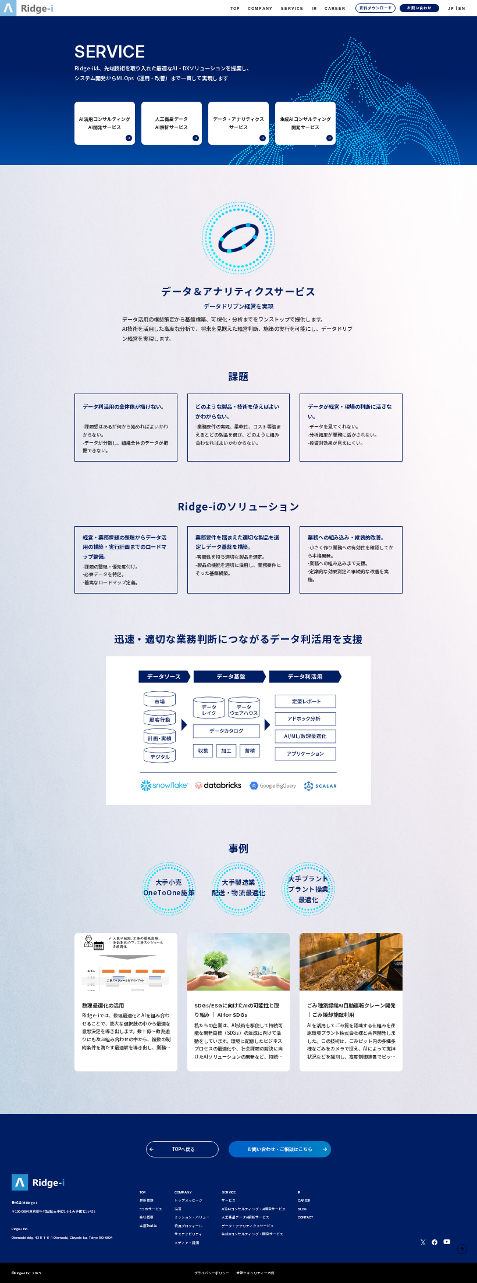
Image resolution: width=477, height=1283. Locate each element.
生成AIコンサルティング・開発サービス (252, 1233)
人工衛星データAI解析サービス (245, 1217)
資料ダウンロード (375, 7)
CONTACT (305, 1217)
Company (260, 8)
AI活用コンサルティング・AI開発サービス (254, 1208)
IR (314, 8)
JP (451, 8)
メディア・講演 (187, 1242)
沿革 (178, 1208)
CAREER (335, 8)
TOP (235, 8)
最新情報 (147, 1200)
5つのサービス (151, 1208)
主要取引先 (148, 1225)
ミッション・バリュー (192, 1217)
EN (461, 8)
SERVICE (229, 1192)
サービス (229, 1200)
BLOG (302, 1209)
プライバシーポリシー (211, 1272)
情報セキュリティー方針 (255, 1272)
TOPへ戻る (183, 1149)
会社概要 (147, 1217)
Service (292, 8)
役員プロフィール (188, 1225)
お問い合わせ (419, 7)
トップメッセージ (188, 1200)
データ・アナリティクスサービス (248, 1225)
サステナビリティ (188, 1233)
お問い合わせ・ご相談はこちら (279, 1149)
